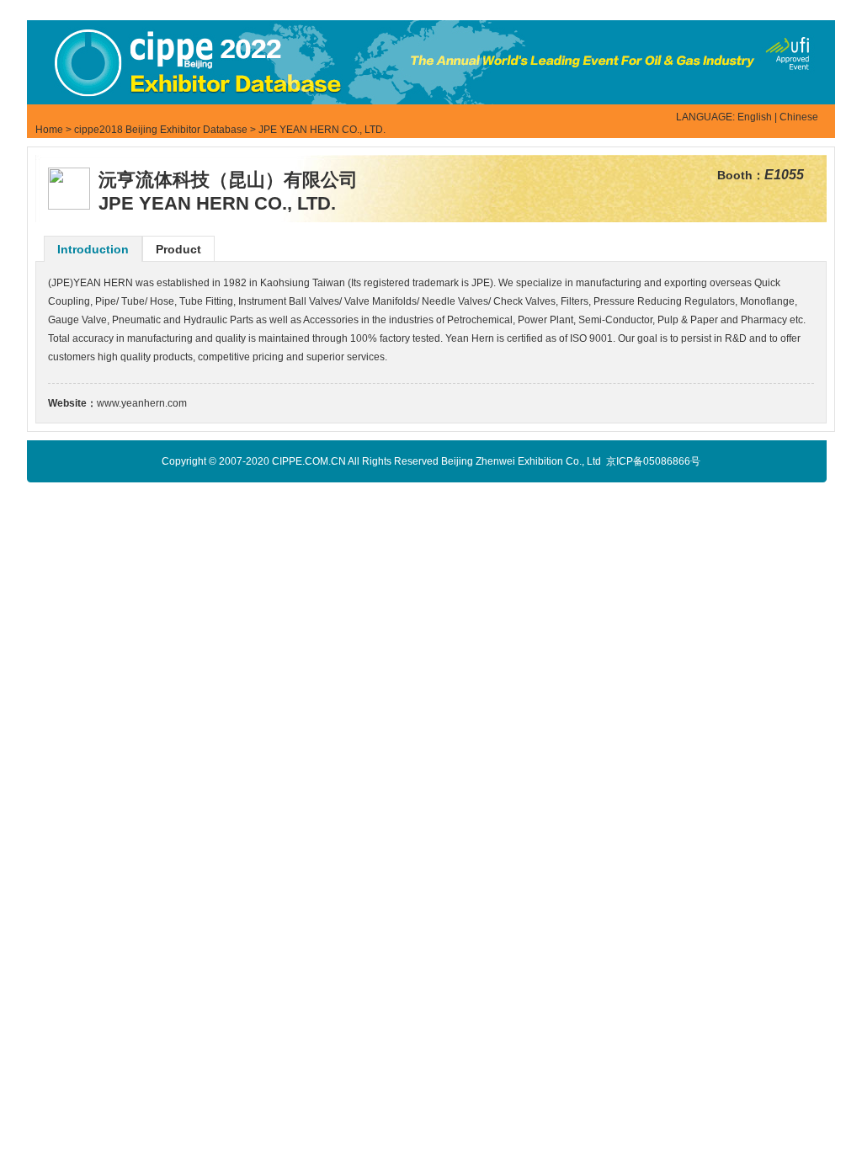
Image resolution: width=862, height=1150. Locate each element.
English (754, 117)
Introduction (93, 249)
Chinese (799, 117)
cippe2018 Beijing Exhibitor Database (160, 130)
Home (49, 130)
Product (178, 249)
